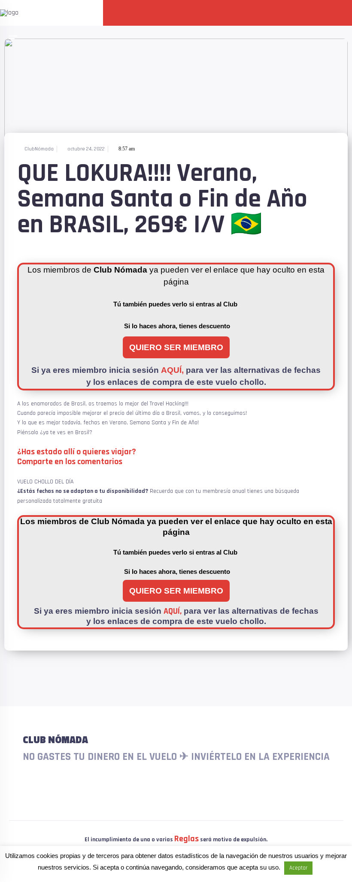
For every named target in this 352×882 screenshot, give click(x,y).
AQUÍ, (172, 370)
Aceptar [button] (298, 867)
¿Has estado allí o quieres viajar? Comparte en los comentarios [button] (76, 456)
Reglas (186, 838)
